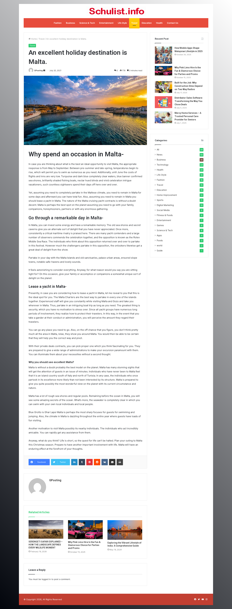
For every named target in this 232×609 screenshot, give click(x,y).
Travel (134, 23)
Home (33, 39)
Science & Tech (87, 23)
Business (70, 23)
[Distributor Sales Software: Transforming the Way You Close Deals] (163, 102)
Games (160, 225)
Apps (159, 235)
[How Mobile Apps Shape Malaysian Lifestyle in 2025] (163, 55)
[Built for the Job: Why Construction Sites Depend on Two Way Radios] (163, 87)
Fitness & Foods (165, 215)
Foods (160, 240)
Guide (160, 250)
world (159, 245)
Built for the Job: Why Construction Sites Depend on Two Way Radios (188, 86)
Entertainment (106, 23)
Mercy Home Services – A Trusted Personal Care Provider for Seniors (188, 116)
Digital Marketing (165, 205)
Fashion (58, 23)
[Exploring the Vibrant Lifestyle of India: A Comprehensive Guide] (124, 530)
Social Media (163, 210)
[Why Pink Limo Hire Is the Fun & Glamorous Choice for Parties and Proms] (85, 529)
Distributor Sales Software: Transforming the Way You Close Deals (189, 101)
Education (147, 23)
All (158, 149)
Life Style (122, 23)
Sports (160, 200)
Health (159, 23)
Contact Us (172, 23)
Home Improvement (167, 195)
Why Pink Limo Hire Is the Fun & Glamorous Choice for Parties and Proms (84, 545)
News (159, 154)
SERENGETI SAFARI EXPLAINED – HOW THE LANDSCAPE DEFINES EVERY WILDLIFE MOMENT (45, 544)
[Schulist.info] (116, 11)
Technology (163, 164)
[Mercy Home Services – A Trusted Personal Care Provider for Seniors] (163, 117)
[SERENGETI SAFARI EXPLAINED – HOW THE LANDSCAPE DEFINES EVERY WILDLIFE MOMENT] (46, 529)
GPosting (38, 70)
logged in (46, 579)
